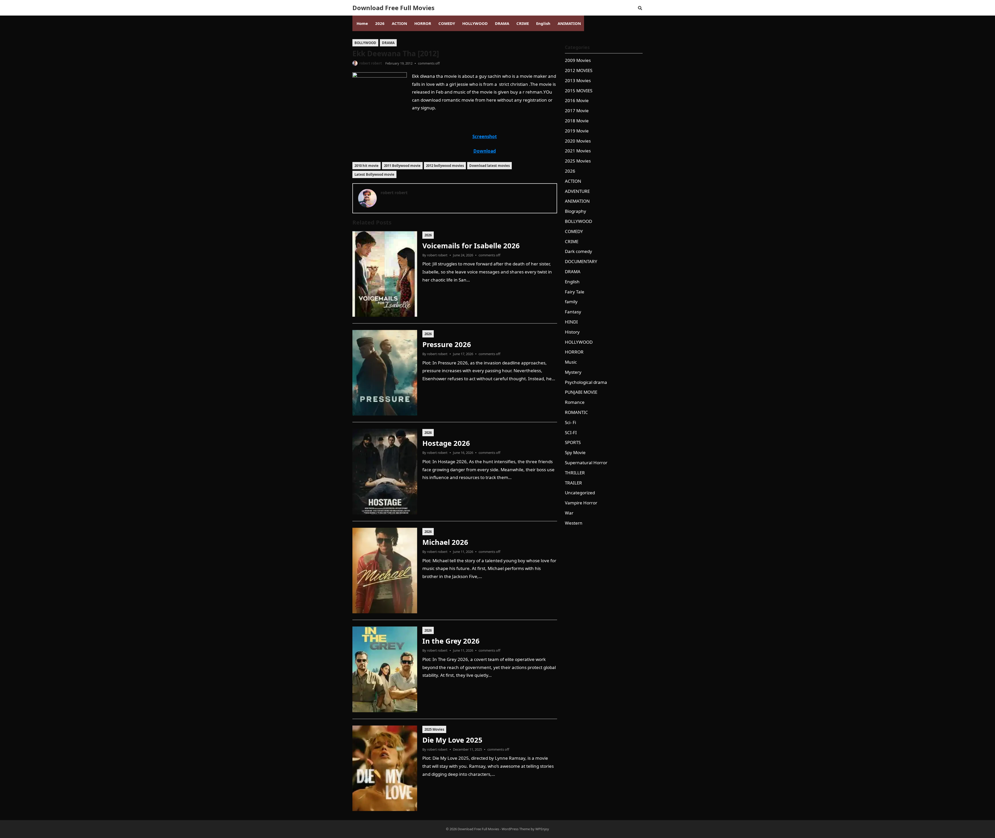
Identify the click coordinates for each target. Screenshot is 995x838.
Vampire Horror (581, 503)
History (572, 332)
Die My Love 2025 (452, 740)
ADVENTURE (577, 191)
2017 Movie (577, 111)
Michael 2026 (445, 542)
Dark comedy (578, 251)
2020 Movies (578, 141)
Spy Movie (575, 452)
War (569, 513)
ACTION (573, 181)
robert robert (370, 63)
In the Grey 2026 (451, 641)
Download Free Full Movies (393, 8)
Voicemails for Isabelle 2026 (471, 245)
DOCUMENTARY (581, 261)
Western (573, 523)
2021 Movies (578, 151)
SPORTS (573, 442)
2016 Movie (577, 100)
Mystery (573, 372)
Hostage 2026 (446, 443)
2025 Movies (434, 729)
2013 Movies (578, 80)
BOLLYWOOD (365, 42)
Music (571, 362)
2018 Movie (577, 121)
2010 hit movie (366, 165)
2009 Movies (578, 60)
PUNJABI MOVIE (581, 392)
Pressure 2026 (446, 344)
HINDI (571, 322)
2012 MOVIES (578, 70)
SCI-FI (571, 432)
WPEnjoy (542, 829)
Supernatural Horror (586, 463)
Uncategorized (580, 493)
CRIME (571, 241)
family (571, 302)
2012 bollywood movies (445, 165)
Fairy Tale (574, 292)
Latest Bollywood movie (374, 174)
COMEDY (574, 231)
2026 (428, 235)
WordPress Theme (516, 829)
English (572, 282)
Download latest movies (489, 165)
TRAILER (573, 483)
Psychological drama (586, 382)
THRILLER (575, 473)
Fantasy (573, 312)
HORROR (574, 352)
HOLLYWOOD (579, 342)
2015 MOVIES (578, 91)
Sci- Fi (570, 422)
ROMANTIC (576, 412)
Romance (575, 402)
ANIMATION (577, 201)
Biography (575, 211)
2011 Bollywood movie (402, 165)
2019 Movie (577, 131)
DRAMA (388, 42)
